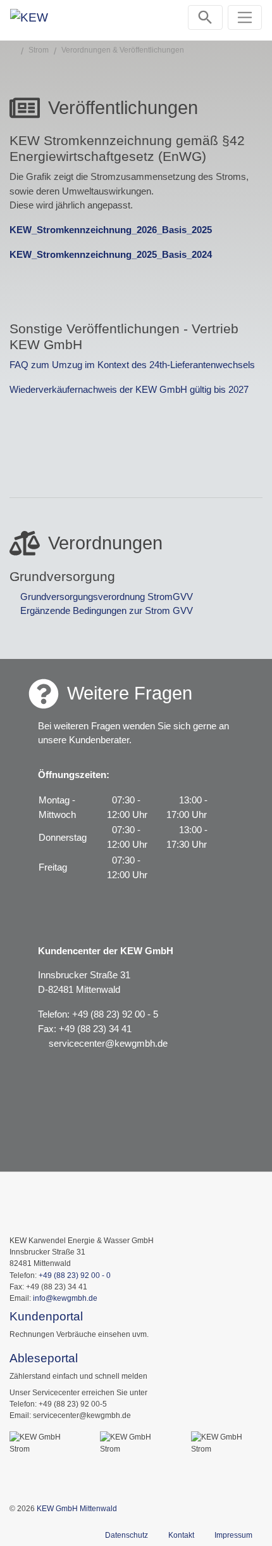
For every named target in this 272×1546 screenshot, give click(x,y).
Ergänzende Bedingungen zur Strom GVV (106, 610)
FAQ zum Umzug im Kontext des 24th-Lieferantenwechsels (132, 364)
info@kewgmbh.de (65, 1298)
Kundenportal (46, 1316)
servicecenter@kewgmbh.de (108, 1043)
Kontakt (181, 1535)
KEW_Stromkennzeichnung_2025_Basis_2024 (110, 254)
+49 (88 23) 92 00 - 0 (75, 1275)
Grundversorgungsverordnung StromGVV (106, 596)
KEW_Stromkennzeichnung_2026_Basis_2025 (110, 229)
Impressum (233, 1535)
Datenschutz (126, 1535)
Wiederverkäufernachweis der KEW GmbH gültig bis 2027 (129, 389)
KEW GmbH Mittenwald (77, 1508)
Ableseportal (43, 1358)
